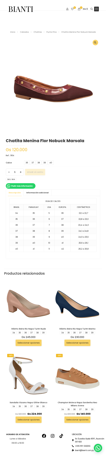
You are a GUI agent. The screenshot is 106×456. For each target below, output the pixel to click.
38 (39, 162)
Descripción (15, 192)
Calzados (24, 32)
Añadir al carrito (35, 172)
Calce (9, 162)
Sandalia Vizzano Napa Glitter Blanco (28, 402)
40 (50, 162)
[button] (95, 42)
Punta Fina (52, 32)
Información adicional (37, 192)
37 (33, 162)
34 (14, 332)
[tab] (15, 193)
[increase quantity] (20, 172)
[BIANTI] (21, 9)
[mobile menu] (96, 9)
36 (27, 162)
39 (44, 162)
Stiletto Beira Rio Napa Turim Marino (77, 328)
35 (20, 332)
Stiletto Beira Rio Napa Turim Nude (28, 328)
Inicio (12, 32)
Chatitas (38, 32)
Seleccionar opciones (29, 342)
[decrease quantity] (8, 172)
